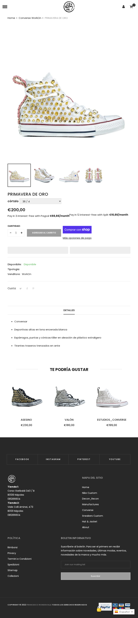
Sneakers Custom (92, 515)
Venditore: (14, 274)
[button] (38, 250)
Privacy (12, 553)
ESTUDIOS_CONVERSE (111, 420)
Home (85, 487)
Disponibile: (14, 264)
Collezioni (13, 576)
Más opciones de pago (77, 238)
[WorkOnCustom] (69, 7)
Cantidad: (14, 226)
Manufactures (90, 504)
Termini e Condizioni (19, 559)
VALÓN (69, 420)
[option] (19, 175)
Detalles (69, 310)
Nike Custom (89, 493)
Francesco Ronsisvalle (39, 604)
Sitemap (13, 570)
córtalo (13, 201)
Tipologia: (14, 269)
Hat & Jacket (89, 521)
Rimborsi (13, 547)
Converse (87, 510)
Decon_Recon (90, 498)
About (85, 527)
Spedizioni (13, 564)
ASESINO (26, 420)
